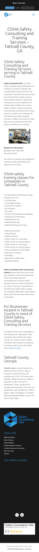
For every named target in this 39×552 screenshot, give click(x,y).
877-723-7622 (20, 3)
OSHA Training (8, 440)
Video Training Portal (27, 7)
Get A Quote (10, 7)
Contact (6, 453)
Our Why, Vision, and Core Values (14, 448)
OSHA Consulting (9, 437)
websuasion (28, 549)
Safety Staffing (9, 442)
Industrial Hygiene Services (12, 445)
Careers (17, 7)
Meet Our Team (9, 451)
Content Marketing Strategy (15, 549)
